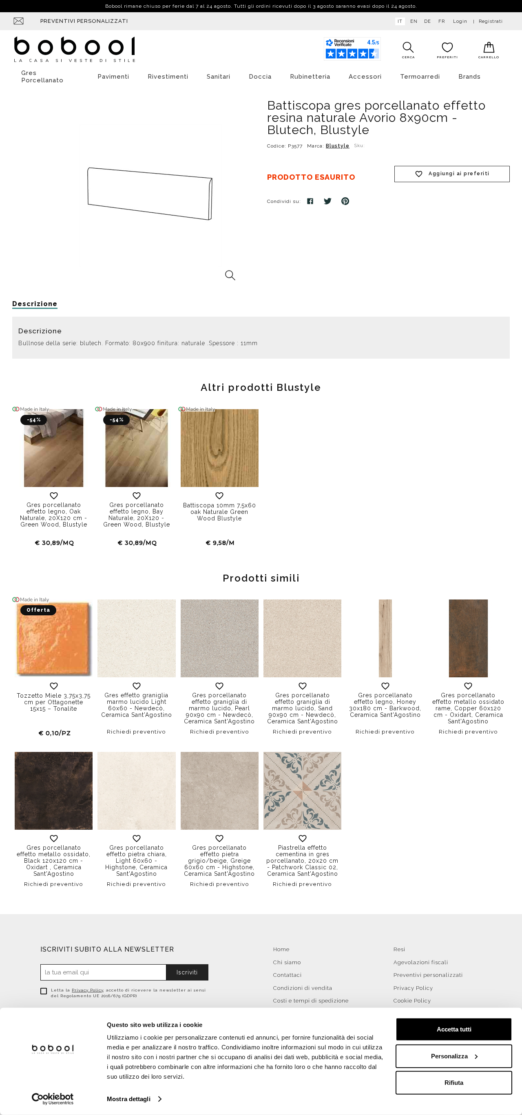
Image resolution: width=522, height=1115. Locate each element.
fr (441, 21)
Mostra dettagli (128, 1098)
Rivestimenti (168, 76)
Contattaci (287, 975)
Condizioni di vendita (302, 988)
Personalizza (449, 1055)
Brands (469, 76)
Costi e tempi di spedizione (311, 1001)
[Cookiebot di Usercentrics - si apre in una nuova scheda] (52, 1099)
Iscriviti (187, 972)
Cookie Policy (412, 1001)
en (414, 21)
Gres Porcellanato (42, 76)
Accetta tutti (454, 1029)
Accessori (365, 76)
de (427, 21)
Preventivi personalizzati (84, 21)
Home (281, 949)
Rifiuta (454, 1082)
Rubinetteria (310, 76)
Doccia (260, 76)
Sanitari (218, 76)
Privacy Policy (87, 990)
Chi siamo (287, 962)
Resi (399, 949)
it (400, 21)
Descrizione (35, 304)
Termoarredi (420, 76)
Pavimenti (113, 76)
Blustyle (337, 146)
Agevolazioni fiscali (421, 962)
